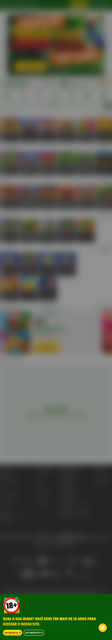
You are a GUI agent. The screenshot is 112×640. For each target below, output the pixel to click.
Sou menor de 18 (34, 632)
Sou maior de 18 (12, 632)
